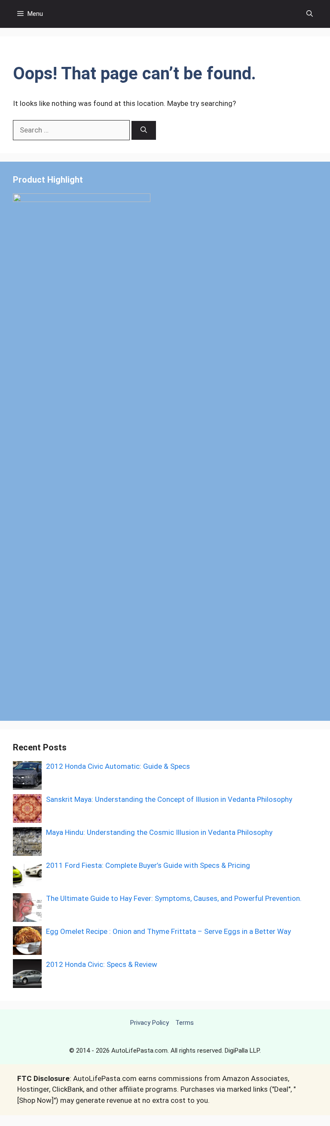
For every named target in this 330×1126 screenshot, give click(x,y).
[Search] (143, 130)
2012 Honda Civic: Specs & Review (101, 964)
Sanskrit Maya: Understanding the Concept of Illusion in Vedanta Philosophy (169, 799)
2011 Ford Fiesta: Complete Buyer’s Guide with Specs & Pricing (148, 865)
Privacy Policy (149, 1023)
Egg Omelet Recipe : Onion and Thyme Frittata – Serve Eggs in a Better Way (168, 931)
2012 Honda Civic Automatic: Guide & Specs (118, 766)
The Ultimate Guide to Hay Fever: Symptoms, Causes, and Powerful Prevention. (174, 898)
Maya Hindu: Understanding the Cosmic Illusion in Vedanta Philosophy (159, 832)
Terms (184, 1023)
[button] (309, 14)
